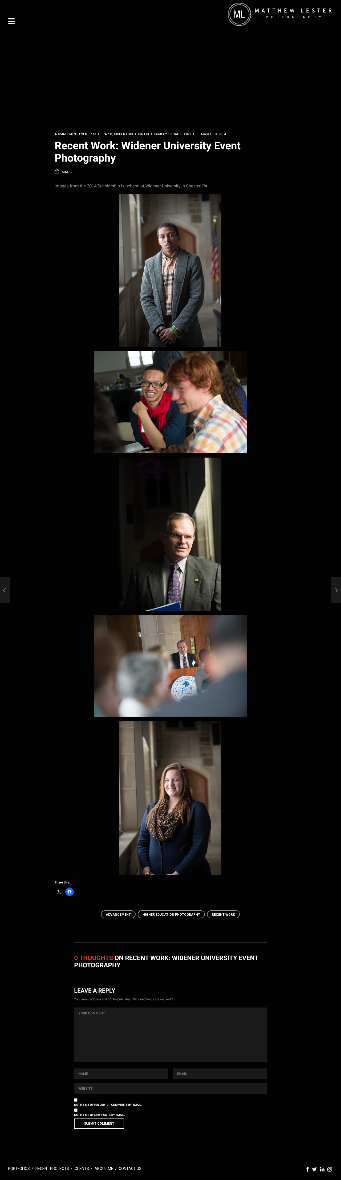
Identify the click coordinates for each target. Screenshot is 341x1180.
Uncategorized (181, 134)
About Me (104, 1168)
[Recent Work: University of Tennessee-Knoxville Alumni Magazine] (5, 590)
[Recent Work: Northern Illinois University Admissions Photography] (336, 590)
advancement (118, 914)
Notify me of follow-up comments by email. (108, 1104)
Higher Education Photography (140, 134)
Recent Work (223, 914)
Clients (82, 1168)
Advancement (66, 134)
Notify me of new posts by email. (99, 1114)
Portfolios (19, 1168)
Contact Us (130, 1168)
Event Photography (95, 134)
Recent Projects (52, 1168)
